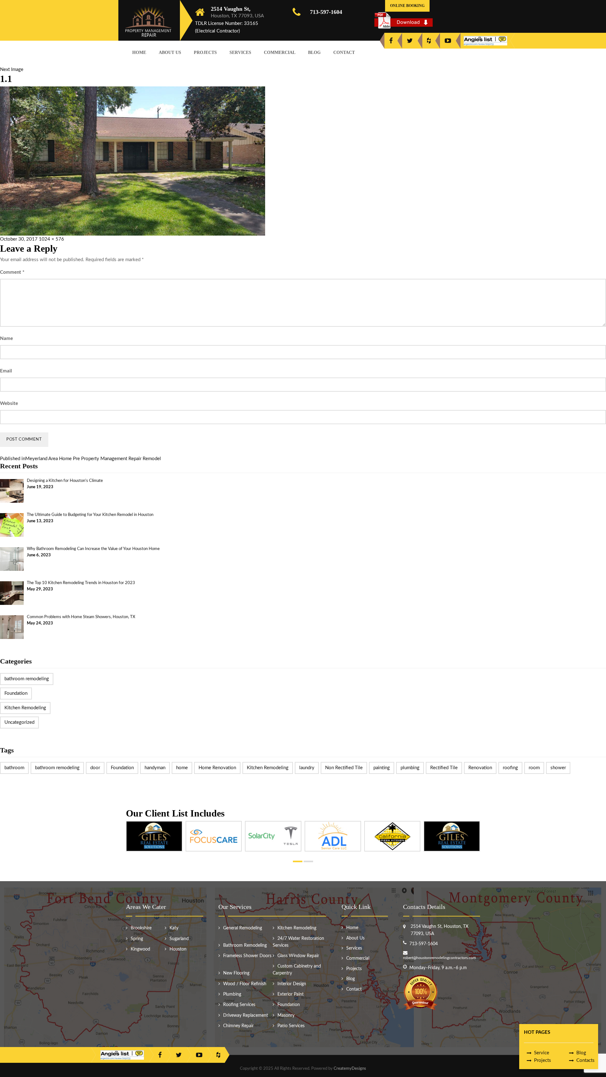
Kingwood (140, 949)
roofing (510, 767)
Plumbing (232, 994)
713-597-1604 (326, 12)
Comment (12, 272)
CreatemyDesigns (350, 1069)
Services (240, 52)
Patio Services (291, 1026)
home (182, 767)
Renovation (480, 767)
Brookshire (141, 928)
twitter (410, 41)
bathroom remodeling (26, 678)
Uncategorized (19, 722)
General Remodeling (242, 928)
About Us (170, 52)
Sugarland (179, 939)
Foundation (15, 693)
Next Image (11, 69)
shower (558, 767)
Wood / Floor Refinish (244, 984)
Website (9, 403)
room (534, 767)
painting (381, 767)
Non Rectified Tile (344, 767)
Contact (344, 52)
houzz (429, 41)
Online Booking (407, 5)
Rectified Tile (444, 767)
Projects (205, 52)
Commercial (279, 52)
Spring (137, 939)
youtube (448, 41)
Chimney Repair (238, 1026)
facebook (391, 41)
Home (139, 52)
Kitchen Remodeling (25, 707)
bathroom (14, 767)
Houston (178, 949)
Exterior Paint (290, 994)
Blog (314, 52)
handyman (155, 767)
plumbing (410, 767)
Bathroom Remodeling (245, 945)
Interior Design (291, 984)
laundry (306, 767)
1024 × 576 (51, 239)
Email (6, 371)
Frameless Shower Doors (247, 956)
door (95, 767)
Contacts (585, 1060)
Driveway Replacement (245, 1015)
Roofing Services (239, 1005)
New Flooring (236, 973)
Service (541, 1053)
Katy (173, 928)
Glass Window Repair (298, 956)
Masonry (285, 1015)
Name (6, 338)
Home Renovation (217, 767)
